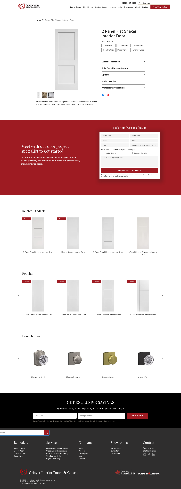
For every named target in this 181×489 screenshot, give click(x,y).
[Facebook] (149, 454)
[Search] (46, 432)
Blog (80, 456)
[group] (90, 236)
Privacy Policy (24, 481)
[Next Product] (162, 233)
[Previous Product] (18, 233)
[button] (75, 7)
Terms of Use (34, 481)
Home (38, 20)
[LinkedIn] (153, 454)
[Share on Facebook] (103, 94)
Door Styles (18, 456)
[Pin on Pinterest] (107, 94)
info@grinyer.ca (149, 451)
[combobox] (144, 145)
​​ (115, 453)
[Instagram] (144, 454)
